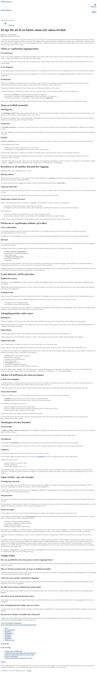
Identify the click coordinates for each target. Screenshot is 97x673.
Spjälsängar (8, 638)
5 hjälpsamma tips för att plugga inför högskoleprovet (20, 653)
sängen (11, 162)
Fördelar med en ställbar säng (13, 651)
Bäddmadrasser (9, 633)
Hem (6, 628)
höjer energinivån (31, 516)
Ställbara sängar (9, 640)
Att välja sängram (10, 630)
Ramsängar (8, 636)
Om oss (29, 670)
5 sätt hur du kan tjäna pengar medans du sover (19, 658)
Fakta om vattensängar (11, 656)
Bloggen (14, 34)
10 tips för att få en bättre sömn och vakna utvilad (19, 654)
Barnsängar (8, 631)
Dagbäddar (8, 635)
